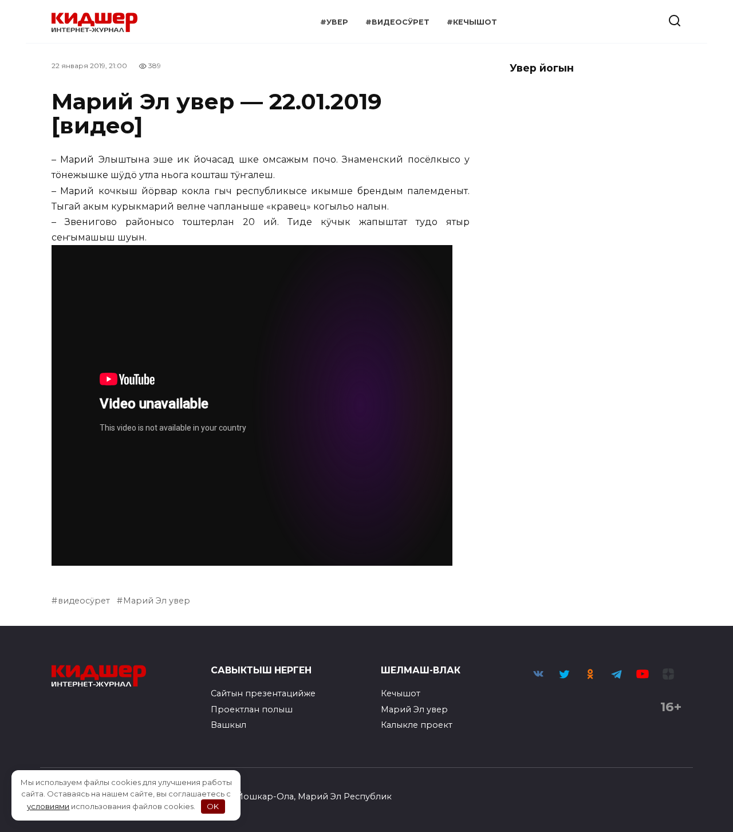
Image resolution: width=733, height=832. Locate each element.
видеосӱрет (84, 601)
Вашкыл (228, 725)
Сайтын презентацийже (263, 693)
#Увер (334, 22)
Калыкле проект (416, 725)
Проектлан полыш (252, 709)
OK (213, 806)
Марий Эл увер (156, 601)
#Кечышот (472, 22)
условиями (48, 806)
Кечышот (400, 693)
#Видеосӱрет (397, 22)
